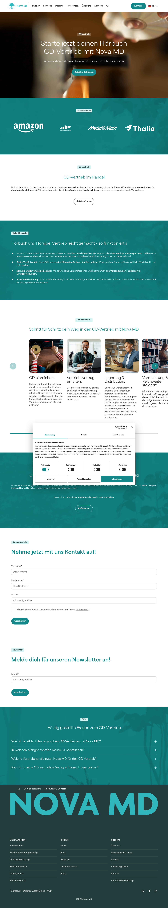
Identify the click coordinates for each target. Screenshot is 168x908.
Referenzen (73, 6)
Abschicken (20, 621)
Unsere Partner (84, 111)
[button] (155, 366)
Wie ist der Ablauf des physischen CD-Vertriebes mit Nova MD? (56, 741)
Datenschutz (82, 610)
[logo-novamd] (19, 6)
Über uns (86, 6)
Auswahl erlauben (84, 479)
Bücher (36, 6)
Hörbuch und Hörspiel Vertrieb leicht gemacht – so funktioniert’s (69, 243)
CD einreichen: (42, 378)
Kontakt (138, 6)
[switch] (71, 469)
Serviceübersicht (32, 789)
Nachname (17, 581)
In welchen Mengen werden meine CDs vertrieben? (47, 750)
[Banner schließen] (132, 427)
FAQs (84, 719)
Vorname (16, 566)
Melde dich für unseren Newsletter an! (60, 660)
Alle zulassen (117, 479)
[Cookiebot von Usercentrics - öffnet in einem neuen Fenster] (117, 427)
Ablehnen (51, 479)
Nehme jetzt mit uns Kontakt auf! (53, 552)
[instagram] (143, 891)
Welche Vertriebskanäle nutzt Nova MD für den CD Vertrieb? (54, 759)
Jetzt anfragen (84, 201)
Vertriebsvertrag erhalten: (80, 380)
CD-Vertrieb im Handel (84, 177)
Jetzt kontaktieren (84, 72)
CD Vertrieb (84, 34)
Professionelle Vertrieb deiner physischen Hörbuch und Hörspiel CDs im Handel (84, 62)
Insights (59, 6)
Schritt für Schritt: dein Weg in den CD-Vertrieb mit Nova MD (84, 329)
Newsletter (17, 650)
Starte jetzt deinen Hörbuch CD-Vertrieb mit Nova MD (84, 48)
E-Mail (15, 595)
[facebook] (149, 891)
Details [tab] (84, 435)
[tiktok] (155, 891)
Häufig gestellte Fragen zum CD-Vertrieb (84, 728)
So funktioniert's (19, 233)
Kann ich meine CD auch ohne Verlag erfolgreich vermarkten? (55, 767)
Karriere (98, 6)
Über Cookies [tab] (118, 435)
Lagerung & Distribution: (115, 380)
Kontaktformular (19, 542)
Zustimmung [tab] (50, 435)
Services (47, 6)
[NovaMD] (19, 789)
